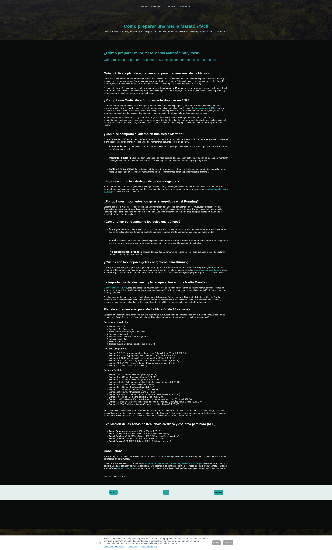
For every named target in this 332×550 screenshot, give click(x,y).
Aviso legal (133, 547)
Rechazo (228, 543)
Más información (149, 547)
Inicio (166, 492)
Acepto (216, 543)
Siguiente (218, 492)
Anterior (113, 492)
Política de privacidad (114, 547)
